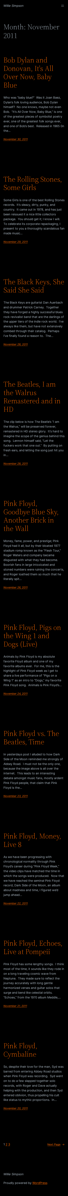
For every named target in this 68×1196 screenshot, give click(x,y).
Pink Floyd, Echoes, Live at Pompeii (33, 947)
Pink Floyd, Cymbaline (20, 1050)
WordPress (39, 1183)
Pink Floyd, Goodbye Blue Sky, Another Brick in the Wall (31, 516)
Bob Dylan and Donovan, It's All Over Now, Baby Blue (28, 72)
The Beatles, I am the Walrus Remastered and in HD (32, 396)
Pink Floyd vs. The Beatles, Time (31, 737)
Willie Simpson (13, 5)
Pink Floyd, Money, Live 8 (32, 840)
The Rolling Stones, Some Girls (32, 183)
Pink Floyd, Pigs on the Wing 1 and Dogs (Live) (32, 635)
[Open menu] (63, 6)
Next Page (56, 1144)
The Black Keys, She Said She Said (33, 286)
